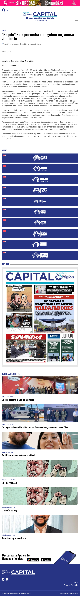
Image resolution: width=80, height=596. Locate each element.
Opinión (4, 480)
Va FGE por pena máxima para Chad (18, 455)
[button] (76, 21)
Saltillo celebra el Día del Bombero (18, 399)
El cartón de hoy (9, 510)
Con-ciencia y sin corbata (14, 538)
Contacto (75, 582)
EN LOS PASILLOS (9, 483)
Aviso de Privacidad (71, 585)
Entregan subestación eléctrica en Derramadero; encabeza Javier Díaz (35, 427)
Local (4, 30)
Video (3, 397)
